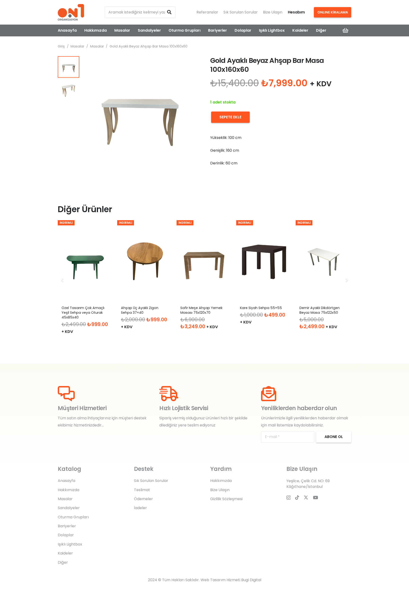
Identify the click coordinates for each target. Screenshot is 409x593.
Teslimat (142, 490)
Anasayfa (66, 480)
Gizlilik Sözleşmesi (226, 499)
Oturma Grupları (73, 517)
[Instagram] (288, 497)
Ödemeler (143, 499)
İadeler (140, 508)
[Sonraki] (346, 280)
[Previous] (62, 280)
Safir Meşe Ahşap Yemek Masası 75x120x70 (201, 310)
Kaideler (65, 553)
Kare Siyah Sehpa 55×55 (261, 307)
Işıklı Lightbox (70, 544)
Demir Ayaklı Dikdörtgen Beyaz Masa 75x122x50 (319, 310)
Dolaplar (66, 535)
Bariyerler (67, 526)
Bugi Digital (251, 580)
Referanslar (207, 12)
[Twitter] (306, 497)
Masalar (77, 46)
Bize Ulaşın (272, 12)
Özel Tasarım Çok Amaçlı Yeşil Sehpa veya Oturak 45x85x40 (83, 312)
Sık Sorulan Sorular (240, 12)
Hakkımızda (68, 490)
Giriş (61, 46)
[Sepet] (345, 30)
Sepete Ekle (230, 117)
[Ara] (169, 12)
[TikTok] (297, 497)
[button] (191, 63)
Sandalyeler (69, 508)
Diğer (63, 562)
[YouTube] (315, 497)
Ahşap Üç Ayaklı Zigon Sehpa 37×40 (139, 310)
